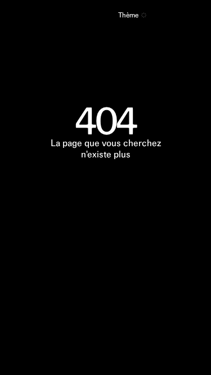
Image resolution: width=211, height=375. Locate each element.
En (105, 15)
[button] (144, 15)
